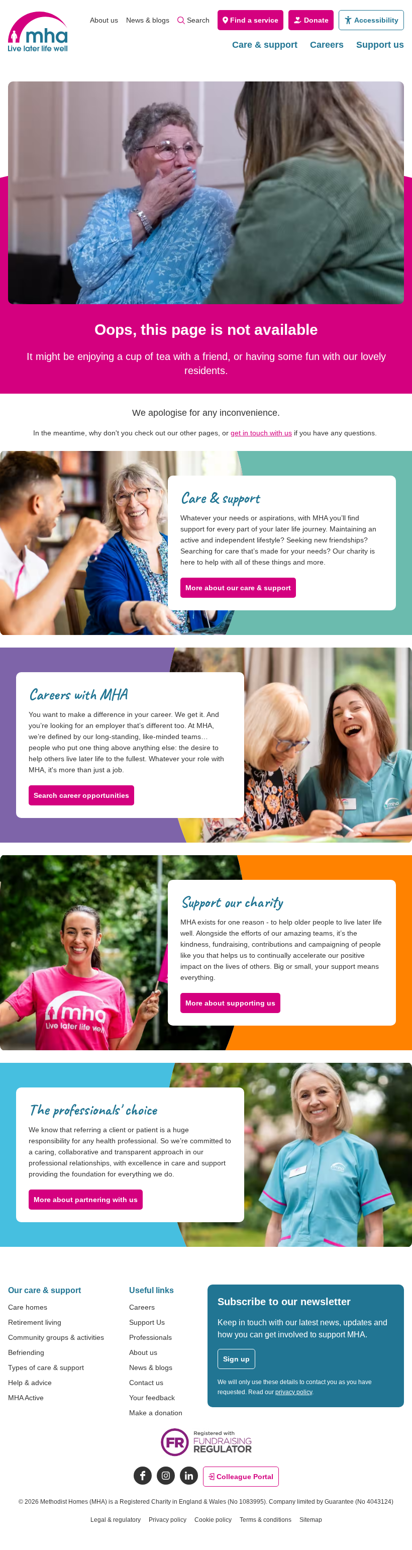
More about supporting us (230, 1003)
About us (104, 20)
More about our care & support (238, 588)
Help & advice (30, 1383)
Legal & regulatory (115, 1519)
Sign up (236, 1359)
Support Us (147, 1322)
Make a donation (155, 1413)
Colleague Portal (245, 1477)
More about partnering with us (86, 1200)
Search (198, 20)
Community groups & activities (56, 1337)
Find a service (254, 20)
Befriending (26, 1352)
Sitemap (310, 1519)
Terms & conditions (265, 1519)
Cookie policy (213, 1519)
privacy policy (293, 1392)
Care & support (264, 45)
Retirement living (34, 1322)
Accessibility (376, 20)
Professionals (150, 1337)
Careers (327, 45)
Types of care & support (46, 1367)
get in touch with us (261, 433)
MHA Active (26, 1398)
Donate (316, 20)
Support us (380, 45)
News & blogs (147, 20)
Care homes (27, 1307)
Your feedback (152, 1398)
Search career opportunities (81, 795)
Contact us (146, 1383)
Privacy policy (167, 1519)
